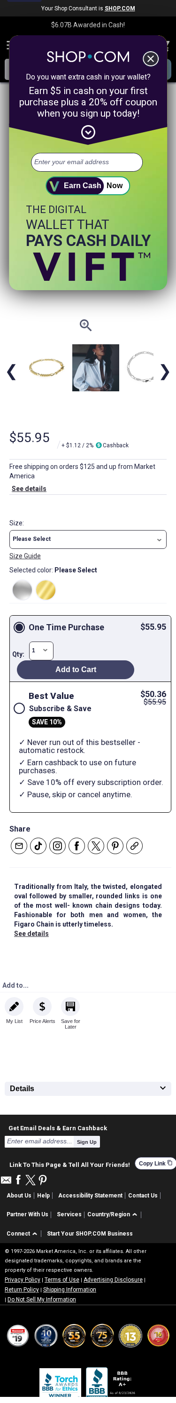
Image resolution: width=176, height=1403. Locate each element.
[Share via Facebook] (76, 846)
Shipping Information (69, 1289)
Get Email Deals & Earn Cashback (57, 1128)
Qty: (18, 654)
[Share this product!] (134, 846)
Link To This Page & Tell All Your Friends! (69, 1163)
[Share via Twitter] (96, 846)
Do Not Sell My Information (42, 1299)
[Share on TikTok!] (38, 846)
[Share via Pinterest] (115, 846)
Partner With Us (27, 1214)
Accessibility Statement (90, 1195)
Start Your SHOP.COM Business (90, 1233)
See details (29, 488)
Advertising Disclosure (113, 1279)
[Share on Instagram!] (57, 846)
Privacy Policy (22, 1279)
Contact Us (143, 1195)
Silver (22, 590)
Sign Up (87, 1142)
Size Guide (25, 556)
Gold (45, 590)
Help (43, 1195)
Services (69, 1214)
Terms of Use (62, 1279)
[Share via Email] (19, 846)
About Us (19, 1195)
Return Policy (22, 1289)
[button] (88, 539)
